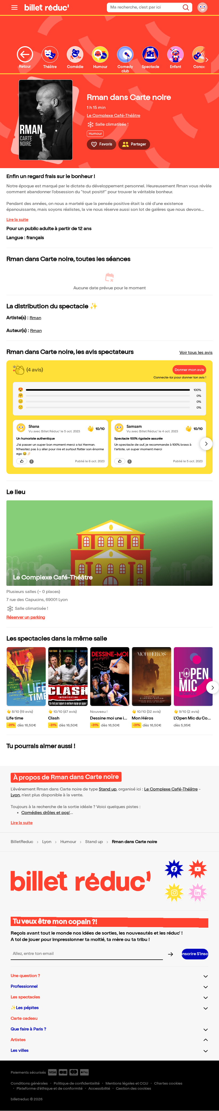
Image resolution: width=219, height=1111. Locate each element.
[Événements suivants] (212, 687)
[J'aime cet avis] (21, 461)
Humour (68, 842)
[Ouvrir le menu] (16, 7)
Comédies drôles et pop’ (45, 812)
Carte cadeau (24, 1018)
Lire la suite (17, 219)
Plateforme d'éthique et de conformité (50, 1088)
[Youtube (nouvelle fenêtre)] (197, 869)
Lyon (15, 795)
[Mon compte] (202, 7)
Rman (35, 318)
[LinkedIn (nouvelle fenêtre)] (197, 892)
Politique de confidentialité (77, 1083)
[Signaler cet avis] (31, 461)
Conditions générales (29, 1083)
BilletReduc (22, 842)
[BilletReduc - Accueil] (47, 7)
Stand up (107, 789)
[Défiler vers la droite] (207, 59)
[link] (56, 426)
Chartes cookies (168, 1083)
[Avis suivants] (206, 443)
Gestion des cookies (133, 1088)
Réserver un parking (25, 617)
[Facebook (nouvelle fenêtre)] (174, 869)
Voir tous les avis (196, 352)
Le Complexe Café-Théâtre (113, 115)
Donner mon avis (189, 369)
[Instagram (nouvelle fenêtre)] (174, 892)
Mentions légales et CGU (126, 1083)
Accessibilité (99, 1088)
